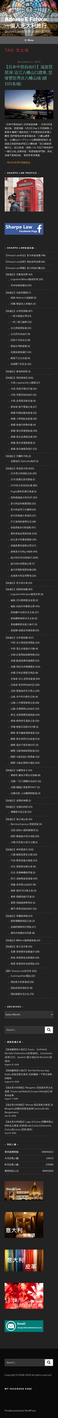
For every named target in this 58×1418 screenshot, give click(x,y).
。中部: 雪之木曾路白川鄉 (21, 648)
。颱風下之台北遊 (17, 358)
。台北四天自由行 (17, 334)
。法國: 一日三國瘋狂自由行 (22, 781)
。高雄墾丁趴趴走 (17, 364)
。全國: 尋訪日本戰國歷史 (21, 666)
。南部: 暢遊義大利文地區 (21, 836)
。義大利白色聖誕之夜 (20, 563)
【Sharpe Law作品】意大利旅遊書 (23, 255)
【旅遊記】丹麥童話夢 (16, 274)
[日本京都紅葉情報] (24, 1308)
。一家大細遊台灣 (17, 316)
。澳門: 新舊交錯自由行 (20, 908)
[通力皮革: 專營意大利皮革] (24, 1270)
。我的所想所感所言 (18, 988)
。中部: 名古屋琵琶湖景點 (21, 642)
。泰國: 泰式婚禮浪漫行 (20, 448)
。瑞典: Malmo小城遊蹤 (20, 297)
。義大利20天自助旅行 (20, 557)
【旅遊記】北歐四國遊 (16, 292)
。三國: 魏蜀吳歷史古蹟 (20, 854)
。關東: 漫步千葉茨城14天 (21, 745)
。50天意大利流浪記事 (20, 485)
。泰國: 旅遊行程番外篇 (20, 424)
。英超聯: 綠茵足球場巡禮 (21, 630)
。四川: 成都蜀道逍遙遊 (20, 878)
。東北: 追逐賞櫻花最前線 (21, 714)
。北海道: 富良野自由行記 (21, 684)
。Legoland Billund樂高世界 (23, 279)
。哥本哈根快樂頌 (17, 285)
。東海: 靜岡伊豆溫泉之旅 (21, 720)
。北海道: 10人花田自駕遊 (21, 678)
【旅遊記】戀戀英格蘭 (16, 589)
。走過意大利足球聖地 (20, 575)
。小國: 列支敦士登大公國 (21, 842)
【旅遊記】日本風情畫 (16, 637)
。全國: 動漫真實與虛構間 (21, 660)
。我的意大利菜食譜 (18, 982)
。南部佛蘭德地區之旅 (20, 921)
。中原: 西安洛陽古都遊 (20, 860)
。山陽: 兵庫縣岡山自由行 (21, 708)
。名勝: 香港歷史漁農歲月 (21, 951)
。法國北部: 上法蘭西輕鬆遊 (22, 793)
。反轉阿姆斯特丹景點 (20, 927)
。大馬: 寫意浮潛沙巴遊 (20, 388)
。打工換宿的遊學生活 (20, 521)
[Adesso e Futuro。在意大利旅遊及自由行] (24, 234)
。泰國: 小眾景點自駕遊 (20, 418)
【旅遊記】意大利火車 (16, 583)
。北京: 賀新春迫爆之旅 (20, 866)
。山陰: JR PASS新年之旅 (21, 696)
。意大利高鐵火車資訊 (20, 515)
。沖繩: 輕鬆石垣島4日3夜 (22, 726)
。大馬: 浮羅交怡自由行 (20, 394)
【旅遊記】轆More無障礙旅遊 (20, 940)
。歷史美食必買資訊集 (20, 533)
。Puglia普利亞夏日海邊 (21, 491)
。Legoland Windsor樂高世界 (24, 594)
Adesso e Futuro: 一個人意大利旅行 (26, 22)
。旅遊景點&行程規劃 (19, 527)
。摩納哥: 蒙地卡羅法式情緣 (22, 775)
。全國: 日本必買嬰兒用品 (21, 672)
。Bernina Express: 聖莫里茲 (23, 824)
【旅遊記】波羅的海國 (16, 800)
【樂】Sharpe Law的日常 (18, 971)
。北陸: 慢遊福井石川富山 (21, 690)
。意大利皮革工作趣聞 (20, 509)
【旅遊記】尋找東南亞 (16, 377)
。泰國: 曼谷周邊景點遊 (20, 430)
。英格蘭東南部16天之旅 (21, 618)
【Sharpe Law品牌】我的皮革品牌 (23, 261)
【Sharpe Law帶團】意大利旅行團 (23, 268)
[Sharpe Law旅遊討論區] (24, 1199)
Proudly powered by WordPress (20, 1410)
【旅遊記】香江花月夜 (16, 946)
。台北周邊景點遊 (17, 328)
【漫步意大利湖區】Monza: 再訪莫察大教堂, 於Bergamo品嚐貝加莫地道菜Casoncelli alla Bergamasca (29, 1108)
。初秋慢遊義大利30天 (20, 497)
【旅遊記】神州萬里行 (16, 849)
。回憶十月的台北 (17, 340)
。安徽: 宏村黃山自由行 (20, 884)
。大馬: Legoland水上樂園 (22, 382)
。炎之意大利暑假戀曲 (20, 539)
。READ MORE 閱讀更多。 (19, 162)
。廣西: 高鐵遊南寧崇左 (20, 902)
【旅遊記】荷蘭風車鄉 (16, 916)
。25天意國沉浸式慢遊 (20, 479)
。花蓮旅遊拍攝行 (17, 352)
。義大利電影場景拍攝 (20, 569)
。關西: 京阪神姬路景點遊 (21, 750)
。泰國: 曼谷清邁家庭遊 (20, 442)
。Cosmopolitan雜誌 (19, 976)
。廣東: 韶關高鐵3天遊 (20, 896)
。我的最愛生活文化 (18, 994)
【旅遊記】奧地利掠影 (16, 371)
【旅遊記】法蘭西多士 (16, 770)
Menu (31, 40)
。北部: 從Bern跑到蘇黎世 (21, 830)
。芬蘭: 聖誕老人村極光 (20, 303)
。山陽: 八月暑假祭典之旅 (21, 702)
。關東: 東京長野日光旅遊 (21, 739)
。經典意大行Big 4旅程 (20, 551)
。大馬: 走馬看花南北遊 (20, 400)
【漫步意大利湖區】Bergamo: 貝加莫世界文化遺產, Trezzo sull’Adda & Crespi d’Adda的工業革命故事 (29, 1091)
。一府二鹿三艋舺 (17, 322)
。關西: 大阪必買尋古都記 (21, 762)
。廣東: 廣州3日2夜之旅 (20, 890)
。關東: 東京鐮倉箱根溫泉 (21, 732)
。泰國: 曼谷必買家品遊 (20, 436)
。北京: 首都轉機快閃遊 (20, 872)
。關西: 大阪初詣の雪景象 (21, 756)
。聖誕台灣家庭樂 (17, 346)
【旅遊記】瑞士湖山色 (16, 819)
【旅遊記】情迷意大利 (16, 468)
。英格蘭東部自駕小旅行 (21, 624)
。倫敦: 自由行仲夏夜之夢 (21, 606)
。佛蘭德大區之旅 (17, 811)
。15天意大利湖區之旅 (20, 473)
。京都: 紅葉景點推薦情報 (21, 654)
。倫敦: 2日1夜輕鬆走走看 (21, 600)
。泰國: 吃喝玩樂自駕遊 (20, 412)
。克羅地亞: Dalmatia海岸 (21, 461)
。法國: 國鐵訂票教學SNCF (22, 787)
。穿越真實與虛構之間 (20, 545)
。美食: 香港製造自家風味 (21, 957)
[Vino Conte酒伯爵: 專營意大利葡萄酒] (24, 1237)
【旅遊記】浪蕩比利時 (16, 806)
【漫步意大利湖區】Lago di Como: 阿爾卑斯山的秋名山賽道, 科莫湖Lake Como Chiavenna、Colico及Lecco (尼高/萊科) (29, 1125)
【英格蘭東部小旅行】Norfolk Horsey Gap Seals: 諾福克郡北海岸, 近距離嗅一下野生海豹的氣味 (28, 1074)
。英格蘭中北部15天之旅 (21, 612)
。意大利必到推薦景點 (20, 503)
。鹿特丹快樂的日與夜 (20, 933)
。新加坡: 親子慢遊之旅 (20, 406)
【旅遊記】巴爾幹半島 (16, 456)
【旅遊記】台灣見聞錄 (16, 311)
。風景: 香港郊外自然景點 (21, 963)
